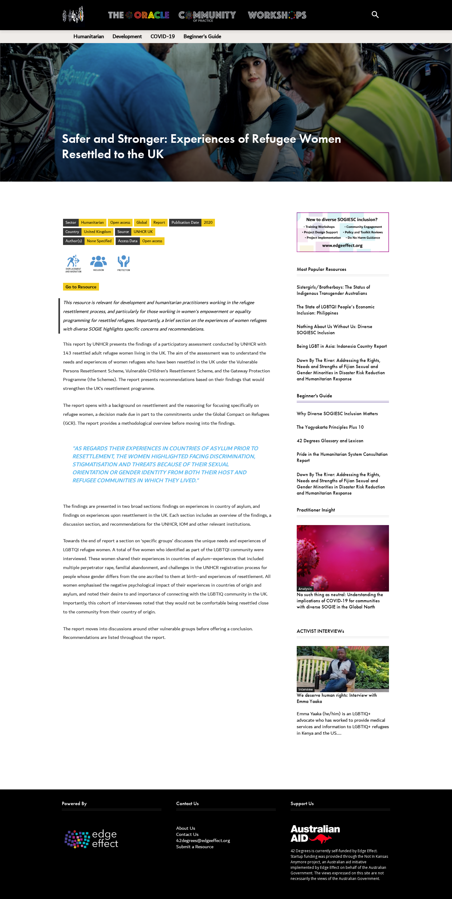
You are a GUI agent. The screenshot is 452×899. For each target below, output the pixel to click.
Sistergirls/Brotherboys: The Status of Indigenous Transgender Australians (333, 290)
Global (142, 222)
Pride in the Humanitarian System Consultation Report (342, 457)
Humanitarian (92, 222)
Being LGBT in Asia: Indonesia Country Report (342, 346)
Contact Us (187, 834)
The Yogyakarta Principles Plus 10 (330, 427)
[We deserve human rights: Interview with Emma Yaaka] (343, 669)
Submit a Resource (194, 847)
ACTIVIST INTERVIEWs (320, 631)
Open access (120, 222)
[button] (375, 15)
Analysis (305, 589)
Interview (306, 689)
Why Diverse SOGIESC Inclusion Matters (337, 413)
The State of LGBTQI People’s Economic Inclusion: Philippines (336, 309)
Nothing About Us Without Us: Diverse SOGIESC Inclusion (334, 329)
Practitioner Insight (316, 510)
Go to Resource (81, 287)
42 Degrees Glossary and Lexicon (330, 440)
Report (159, 222)
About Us (185, 828)
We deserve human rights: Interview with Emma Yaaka (337, 698)
